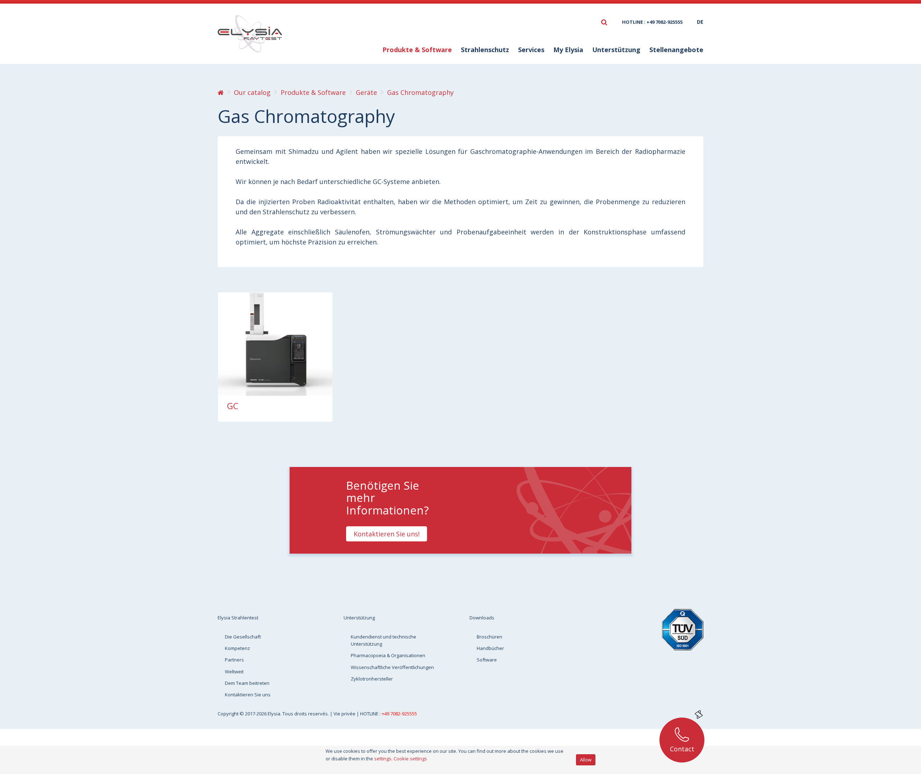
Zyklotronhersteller (372, 678)
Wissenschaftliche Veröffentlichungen (392, 667)
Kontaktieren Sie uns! (386, 534)
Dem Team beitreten (247, 683)
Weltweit (234, 671)
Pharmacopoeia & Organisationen (388, 655)
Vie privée (345, 713)
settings (382, 758)
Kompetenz (237, 648)
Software (487, 659)
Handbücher (490, 648)
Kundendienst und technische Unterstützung (383, 640)
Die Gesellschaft (243, 636)
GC (232, 406)
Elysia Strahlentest (238, 617)
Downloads (481, 617)
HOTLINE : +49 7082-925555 (652, 22)
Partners (234, 659)
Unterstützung (359, 617)
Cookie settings (410, 758)
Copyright (229, 713)
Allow (585, 759)
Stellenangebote (676, 49)
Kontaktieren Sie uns (248, 694)
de (700, 21)
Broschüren (489, 636)
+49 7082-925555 (399, 713)
